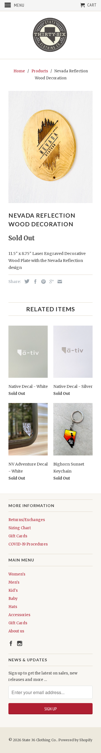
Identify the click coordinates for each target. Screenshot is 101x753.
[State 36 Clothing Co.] (50, 35)
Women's (16, 574)
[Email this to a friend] (58, 281)
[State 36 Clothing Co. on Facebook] (10, 643)
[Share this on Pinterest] (42, 281)
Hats (12, 606)
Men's (13, 582)
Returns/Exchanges (26, 519)
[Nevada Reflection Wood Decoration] (50, 147)
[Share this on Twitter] (25, 281)
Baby (13, 598)
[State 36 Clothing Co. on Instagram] (19, 643)
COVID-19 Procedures (28, 544)
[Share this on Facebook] (34, 281)
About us (16, 631)
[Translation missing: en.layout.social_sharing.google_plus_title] (50, 281)
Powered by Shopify (75, 740)
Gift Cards (17, 536)
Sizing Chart (19, 528)
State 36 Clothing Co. (39, 740)
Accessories (19, 614)
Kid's (13, 590)
